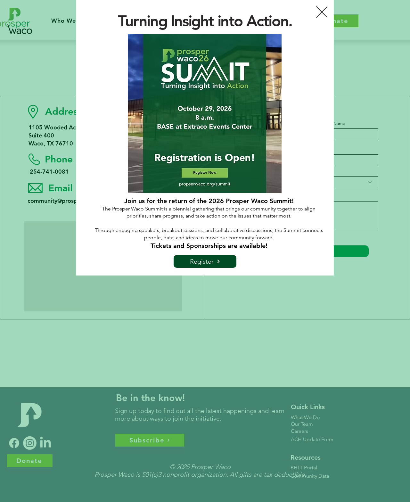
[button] (321, 12)
